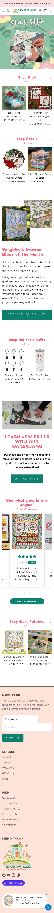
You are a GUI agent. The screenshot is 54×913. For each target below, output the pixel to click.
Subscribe (13, 737)
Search (6, 762)
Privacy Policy (10, 814)
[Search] (9, 11)
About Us (7, 757)
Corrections (9, 824)
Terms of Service (12, 803)
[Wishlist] (45, 11)
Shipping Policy (11, 808)
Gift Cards (8, 773)
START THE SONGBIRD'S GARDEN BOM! (27, 314)
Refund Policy (10, 819)
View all (27, 81)
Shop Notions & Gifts (27, 340)
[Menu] (3, 11)
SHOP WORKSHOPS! (27, 478)
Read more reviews (27, 601)
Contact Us (8, 797)
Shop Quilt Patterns (27, 621)
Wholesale (8, 768)
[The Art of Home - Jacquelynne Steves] (24, 10)
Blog (5, 778)
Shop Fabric (27, 139)
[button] (25, 594)
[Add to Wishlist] (22, 89)
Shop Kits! (27, 77)
